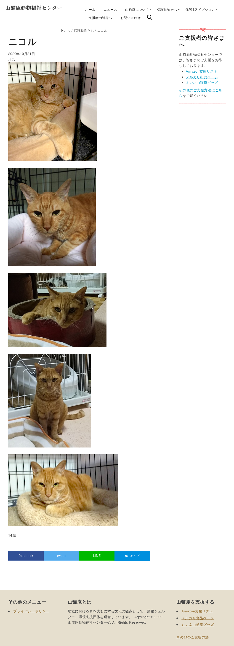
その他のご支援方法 (192, 637)
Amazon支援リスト (201, 71)
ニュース (110, 9)
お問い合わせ (130, 17)
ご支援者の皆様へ (98, 17)
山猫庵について (137, 9)
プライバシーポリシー (31, 611)
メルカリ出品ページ (202, 76)
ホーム (90, 9)
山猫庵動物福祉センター (33, 7)
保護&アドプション (200, 9)
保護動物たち (167, 9)
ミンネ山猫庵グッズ (202, 82)
